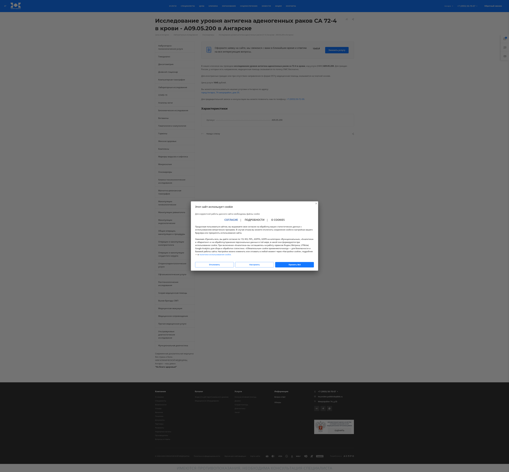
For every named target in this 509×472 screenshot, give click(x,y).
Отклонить (214, 264)
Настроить (254, 264)
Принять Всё (295, 264)
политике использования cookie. (215, 254)
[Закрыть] (316, 203)
